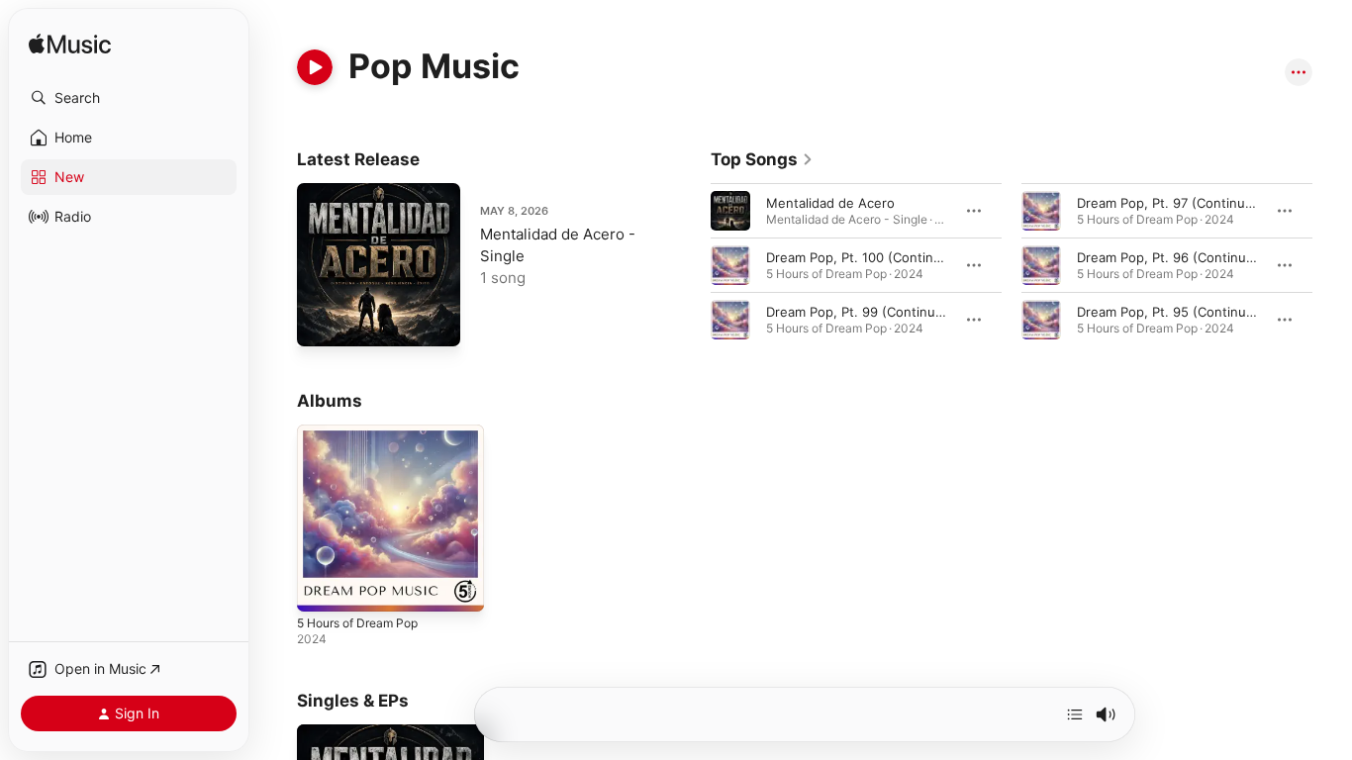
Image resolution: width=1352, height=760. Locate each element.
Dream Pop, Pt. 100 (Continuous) (867, 257)
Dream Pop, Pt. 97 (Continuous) (1175, 203)
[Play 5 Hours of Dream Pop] (322, 587)
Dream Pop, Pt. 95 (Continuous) (1175, 312)
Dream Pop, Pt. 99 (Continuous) (864, 312)
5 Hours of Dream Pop (366, 432)
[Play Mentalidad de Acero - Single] (322, 321)
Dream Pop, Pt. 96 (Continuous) (1175, 257)
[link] (762, 159)
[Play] (315, 67)
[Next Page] (1332, 265)
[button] (129, 98)
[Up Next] (1075, 714)
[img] (70, 45)
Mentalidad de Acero (830, 203)
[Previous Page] (691, 265)
